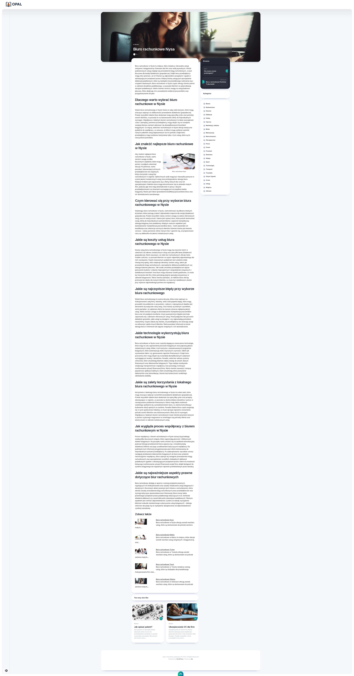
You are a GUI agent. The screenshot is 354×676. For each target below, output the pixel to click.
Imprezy (208, 122)
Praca (208, 144)
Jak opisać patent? (143, 627)
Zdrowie (208, 191)
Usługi (208, 184)
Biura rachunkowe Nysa (165, 520)
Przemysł (209, 151)
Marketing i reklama (212, 125)
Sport (208, 162)
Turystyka (209, 173)
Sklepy (208, 158)
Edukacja (209, 114)
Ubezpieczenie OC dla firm (182, 627)
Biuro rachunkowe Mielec (165, 535)
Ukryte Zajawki (211, 176)
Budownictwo (210, 107)
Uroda (208, 180)
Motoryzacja (210, 133)
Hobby (208, 118)
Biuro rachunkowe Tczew (165, 550)
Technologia (210, 165)
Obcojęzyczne (210, 140)
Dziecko (208, 111)
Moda (208, 129)
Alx (192, 659)
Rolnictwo (209, 154)
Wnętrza (208, 187)
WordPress (179, 659)
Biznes (137, 44)
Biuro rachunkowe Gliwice (165, 579)
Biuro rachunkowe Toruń (165, 564)
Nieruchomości (211, 136)
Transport (209, 169)
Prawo (208, 147)
